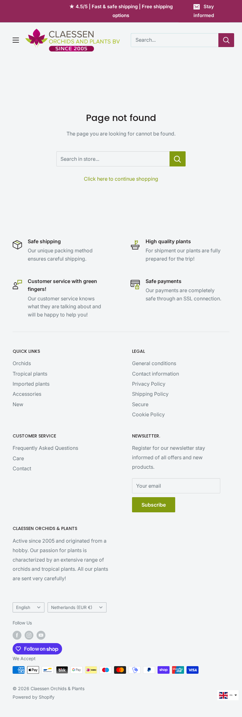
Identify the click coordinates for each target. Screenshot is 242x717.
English (23, 607)
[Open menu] (16, 40)
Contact (22, 468)
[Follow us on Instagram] (29, 635)
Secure (140, 404)
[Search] (226, 40)
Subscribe (153, 505)
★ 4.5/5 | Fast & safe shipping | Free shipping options (121, 10)
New (18, 404)
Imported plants (31, 384)
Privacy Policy (148, 384)
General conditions (154, 363)
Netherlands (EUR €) (71, 607)
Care (18, 458)
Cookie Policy (148, 414)
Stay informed (203, 10)
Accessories (27, 394)
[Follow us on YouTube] (41, 635)
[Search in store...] (178, 158)
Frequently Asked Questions (45, 448)
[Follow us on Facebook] (17, 635)
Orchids (22, 363)
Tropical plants (30, 374)
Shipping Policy (150, 394)
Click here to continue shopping (121, 179)
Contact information (155, 374)
